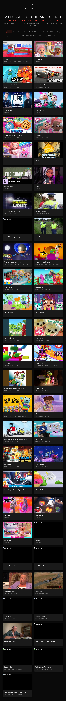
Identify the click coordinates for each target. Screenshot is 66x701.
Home (25, 8)
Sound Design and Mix (50, 31)
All (9, 31)
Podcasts (12, 35)
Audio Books (52, 35)
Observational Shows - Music (32, 35)
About (32, 8)
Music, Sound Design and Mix (26, 31)
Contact (40, 8)
